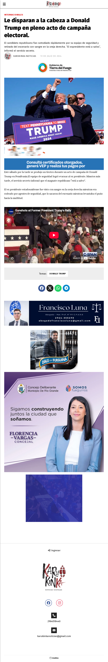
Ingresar (55, 550)
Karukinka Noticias (24, 56)
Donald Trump (58, 273)
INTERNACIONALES (13, 15)
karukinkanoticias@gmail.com (54, 636)
